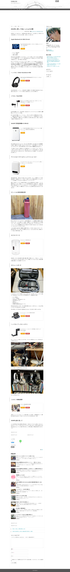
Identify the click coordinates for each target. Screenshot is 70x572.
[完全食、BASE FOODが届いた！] (13, 504)
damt (42, 449)
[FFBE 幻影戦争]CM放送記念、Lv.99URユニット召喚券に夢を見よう (29, 468)
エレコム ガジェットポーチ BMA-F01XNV (27, 312)
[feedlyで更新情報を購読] (56, 1)
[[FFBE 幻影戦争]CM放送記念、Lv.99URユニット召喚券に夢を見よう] (13, 470)
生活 (17, 9)
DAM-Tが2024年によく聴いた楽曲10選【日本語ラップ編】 (23, 531)
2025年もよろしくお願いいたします (53, 66)
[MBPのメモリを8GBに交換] (13, 497)
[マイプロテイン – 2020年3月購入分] (13, 491)
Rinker (24, 46)
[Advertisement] (35, 17)
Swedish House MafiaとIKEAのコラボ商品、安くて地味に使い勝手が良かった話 (53, 61)
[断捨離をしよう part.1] (13, 477)
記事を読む (18, 466)
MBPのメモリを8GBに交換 (21, 495)
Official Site (50, 49)
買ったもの (41, 31)
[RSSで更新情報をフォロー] (58, 1)
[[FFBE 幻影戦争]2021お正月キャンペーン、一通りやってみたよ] (13, 464)
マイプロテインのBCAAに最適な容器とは (24, 514)
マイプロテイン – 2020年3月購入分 (23, 489)
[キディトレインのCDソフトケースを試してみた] (13, 458)
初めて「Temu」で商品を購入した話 (19, 528)
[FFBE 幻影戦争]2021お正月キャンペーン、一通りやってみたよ (28, 462)
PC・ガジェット (34, 31)
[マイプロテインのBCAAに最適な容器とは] (13, 516)
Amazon (22, 48)
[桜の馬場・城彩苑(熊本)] (13, 510)
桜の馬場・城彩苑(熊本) (20, 508)
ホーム (11, 9)
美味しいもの (23, 9)
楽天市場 (27, 80)
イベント (14, 9)
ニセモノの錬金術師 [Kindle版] (25, 404)
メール (12, 552)
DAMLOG (14, 1)
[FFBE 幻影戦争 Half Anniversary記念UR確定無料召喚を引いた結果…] (13, 484)
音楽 (19, 9)
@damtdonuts (51, 50)
